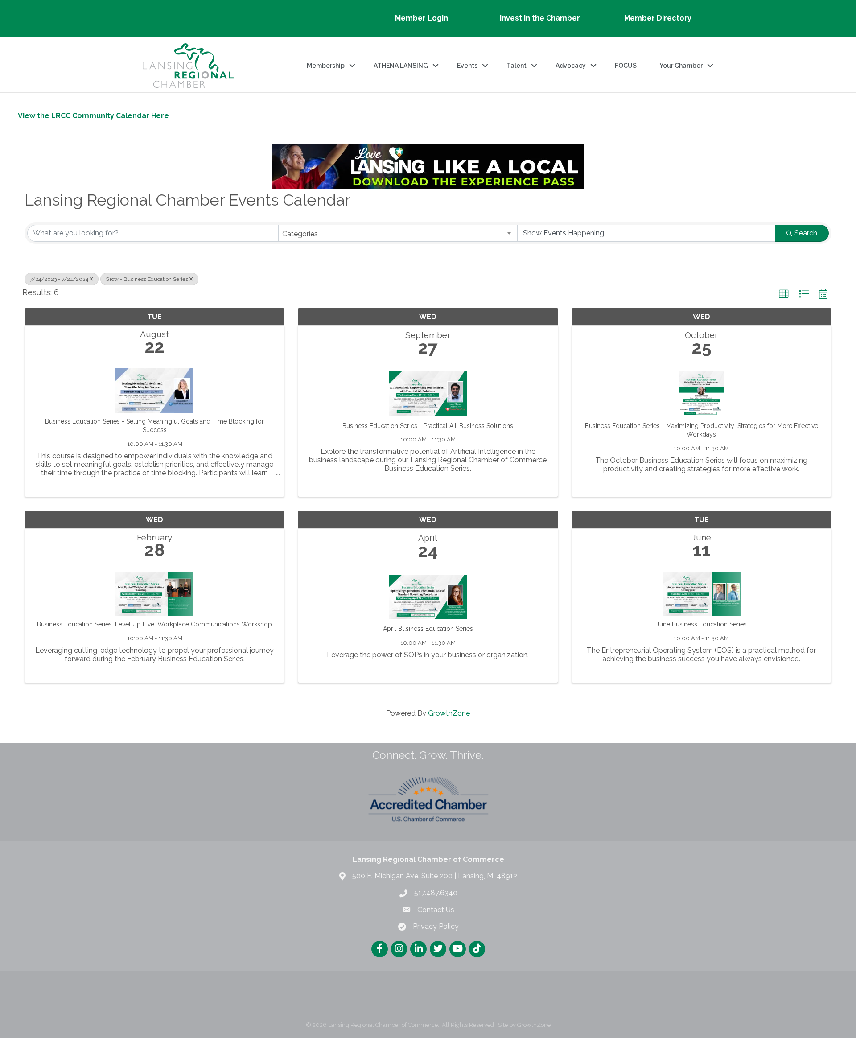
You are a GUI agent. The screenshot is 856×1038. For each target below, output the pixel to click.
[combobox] (398, 233)
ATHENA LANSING (401, 65)
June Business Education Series (701, 624)
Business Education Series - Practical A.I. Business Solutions (427, 425)
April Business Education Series (428, 628)
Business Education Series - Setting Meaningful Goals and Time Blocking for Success (154, 426)
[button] (784, 294)
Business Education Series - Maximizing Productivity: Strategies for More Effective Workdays (701, 430)
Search (805, 233)
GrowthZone (449, 713)
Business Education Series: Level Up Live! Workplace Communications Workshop (154, 624)
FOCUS (626, 65)
